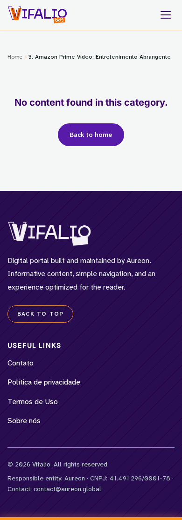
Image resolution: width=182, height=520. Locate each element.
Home (14, 57)
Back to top (40, 313)
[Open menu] (166, 14)
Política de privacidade (43, 382)
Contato (20, 363)
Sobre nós (24, 420)
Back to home (91, 134)
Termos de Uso (32, 401)
